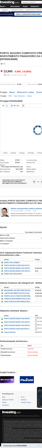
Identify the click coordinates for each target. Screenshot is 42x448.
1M (18, 106)
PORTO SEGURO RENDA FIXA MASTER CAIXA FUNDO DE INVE (18, 322)
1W (15, 106)
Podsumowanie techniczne (13, 341)
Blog (3, 397)
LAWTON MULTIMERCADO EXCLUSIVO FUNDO (18, 293)
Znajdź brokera (7, 372)
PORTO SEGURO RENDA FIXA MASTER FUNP (18, 268)
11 (35, 210)
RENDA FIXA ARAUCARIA (13, 274)
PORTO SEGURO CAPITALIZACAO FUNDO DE (18, 265)
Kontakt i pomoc (26, 402)
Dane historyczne (19, 96)
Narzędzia (5, 405)
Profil (10, 96)
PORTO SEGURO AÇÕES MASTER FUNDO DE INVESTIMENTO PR (18, 329)
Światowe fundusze (17, 10)
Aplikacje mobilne (8, 400)
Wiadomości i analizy (25, 92)
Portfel (4, 402)
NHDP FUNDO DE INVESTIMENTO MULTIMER (18, 301)
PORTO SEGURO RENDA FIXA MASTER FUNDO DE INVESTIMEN (18, 318)
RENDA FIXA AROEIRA (12, 262)
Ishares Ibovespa (10, 332)
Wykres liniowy (6, 105)
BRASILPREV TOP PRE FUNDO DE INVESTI (18, 290)
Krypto (25, 6)
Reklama (24, 400)
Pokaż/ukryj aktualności (23, 105)
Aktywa (29, 96)
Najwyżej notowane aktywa (13, 311)
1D (12, 106)
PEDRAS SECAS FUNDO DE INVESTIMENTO (18, 296)
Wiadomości (35, 6)
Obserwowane (15, 6)
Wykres (12, 92)
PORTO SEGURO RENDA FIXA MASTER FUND (18, 271)
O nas (23, 397)
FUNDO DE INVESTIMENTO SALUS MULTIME (18, 299)
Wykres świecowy (3, 105)
